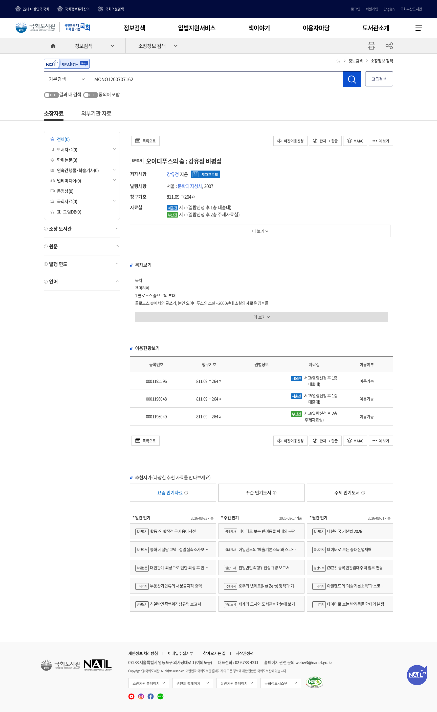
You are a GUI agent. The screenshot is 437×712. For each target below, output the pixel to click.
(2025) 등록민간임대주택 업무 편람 (348, 567)
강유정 (173, 174)
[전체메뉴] (419, 28)
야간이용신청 (293, 140)
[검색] (352, 79)
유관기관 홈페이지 (234, 683)
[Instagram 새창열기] (141, 695)
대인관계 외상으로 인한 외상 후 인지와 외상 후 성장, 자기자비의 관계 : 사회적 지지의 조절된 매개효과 (171, 569)
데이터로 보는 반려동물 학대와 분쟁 (260, 531)
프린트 (371, 46)
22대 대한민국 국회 (36, 8)
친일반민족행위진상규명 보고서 (169, 604)
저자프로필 (210, 174)
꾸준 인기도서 (259, 492)
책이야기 (259, 27)
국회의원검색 (114, 8)
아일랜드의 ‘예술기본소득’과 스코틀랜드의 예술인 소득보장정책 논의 (261, 551)
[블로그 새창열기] (160, 695)
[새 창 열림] (314, 682)
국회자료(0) (67, 201)
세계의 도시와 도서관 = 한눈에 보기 (260, 604)
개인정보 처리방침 (143, 653)
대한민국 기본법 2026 (338, 531)
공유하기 (389, 46)
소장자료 (53, 113)
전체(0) (63, 139)
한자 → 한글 (328, 140)
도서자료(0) (67, 149)
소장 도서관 (60, 228)
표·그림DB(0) (69, 211)
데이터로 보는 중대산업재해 (343, 549)
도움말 (186, 492)
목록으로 (149, 140)
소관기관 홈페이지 (146, 683)
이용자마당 (316, 27)
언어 (53, 281)
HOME (53, 45)
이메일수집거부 (180, 653)
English (389, 8)
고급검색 (379, 79)
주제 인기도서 (347, 492)
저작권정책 (245, 653)
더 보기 (384, 140)
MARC (358, 140)
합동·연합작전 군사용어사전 (166, 531)
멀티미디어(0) (69, 180)
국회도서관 (35, 27)
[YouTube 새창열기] (131, 695)
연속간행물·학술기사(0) (78, 170)
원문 (53, 246)
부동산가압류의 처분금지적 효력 (169, 586)
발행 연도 (58, 264)
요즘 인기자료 (170, 492)
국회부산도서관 (411, 8)
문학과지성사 (190, 186)
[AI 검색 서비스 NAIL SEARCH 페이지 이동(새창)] (67, 64)
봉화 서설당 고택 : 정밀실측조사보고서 (171, 551)
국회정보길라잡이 (77, 8)
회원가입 (372, 8)
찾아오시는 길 (214, 653)
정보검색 (134, 27)
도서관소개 (375, 27)
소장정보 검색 (151, 46)
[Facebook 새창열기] (151, 695)
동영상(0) (65, 191)
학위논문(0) (67, 160)
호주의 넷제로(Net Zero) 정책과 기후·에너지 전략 (261, 588)
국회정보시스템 (276, 683)
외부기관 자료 (96, 113)
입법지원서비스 (196, 27)
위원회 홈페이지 (188, 683)
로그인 (355, 8)
